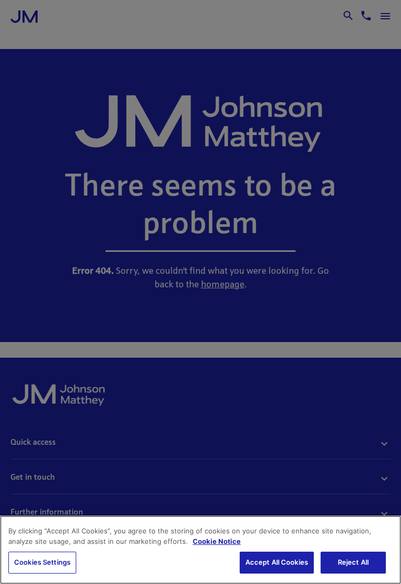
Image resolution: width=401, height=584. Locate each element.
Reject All (353, 562)
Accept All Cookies (276, 562)
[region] (200, 550)
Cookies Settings (42, 562)
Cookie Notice (217, 541)
